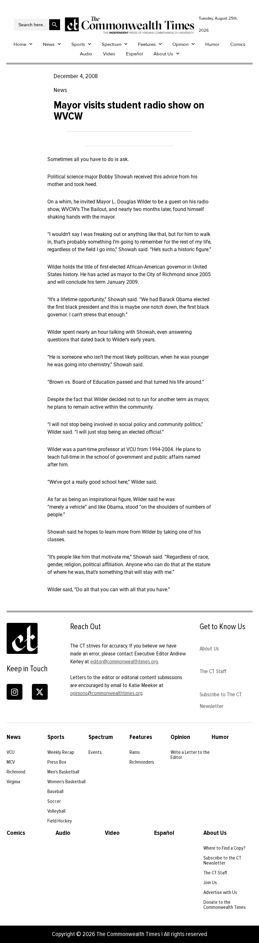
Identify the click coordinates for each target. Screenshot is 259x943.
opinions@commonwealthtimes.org (106, 693)
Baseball (55, 791)
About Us (163, 54)
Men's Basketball (63, 772)
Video (109, 54)
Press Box (56, 762)
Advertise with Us (220, 892)
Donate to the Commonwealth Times (224, 904)
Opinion (180, 44)
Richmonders (142, 762)
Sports (78, 44)
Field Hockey (59, 821)
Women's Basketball (66, 782)
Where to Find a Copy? (224, 848)
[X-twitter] (40, 692)
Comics (237, 44)
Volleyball (56, 811)
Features (147, 44)
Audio (86, 54)
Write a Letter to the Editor (190, 754)
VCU (11, 752)
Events (95, 752)
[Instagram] (14, 692)
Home (20, 44)
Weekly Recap (60, 752)
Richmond (16, 772)
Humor (212, 44)
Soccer (54, 801)
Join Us (210, 882)
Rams (135, 752)
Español (134, 54)
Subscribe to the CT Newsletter (222, 860)
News (49, 44)
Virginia (13, 782)
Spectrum (111, 44)
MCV (11, 762)
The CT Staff (213, 671)
